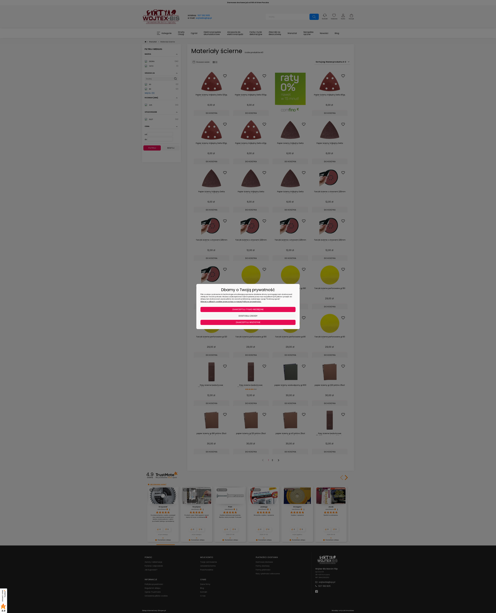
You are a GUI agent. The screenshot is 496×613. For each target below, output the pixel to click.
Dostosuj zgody (248, 315)
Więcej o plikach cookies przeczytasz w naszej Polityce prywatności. (230, 301)
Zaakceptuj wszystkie (248, 322)
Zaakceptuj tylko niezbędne (248, 309)
